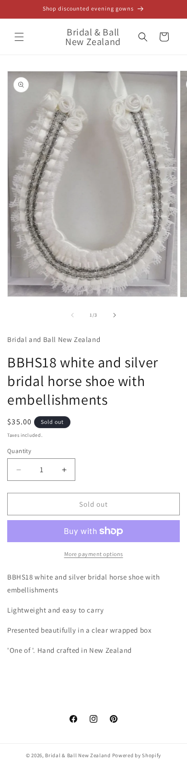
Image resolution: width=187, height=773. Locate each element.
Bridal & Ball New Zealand (78, 755)
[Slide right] (114, 315)
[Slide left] (72, 315)
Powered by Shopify (137, 755)
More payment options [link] (93, 553)
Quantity (19, 451)
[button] (19, 36)
